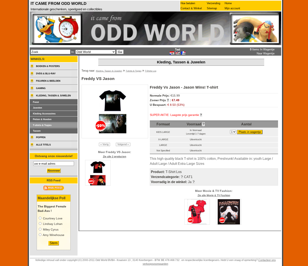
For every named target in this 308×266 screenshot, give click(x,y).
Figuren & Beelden (48, 81)
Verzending (213, 3)
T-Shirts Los (150, 71)
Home (228, 3)
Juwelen (37, 107)
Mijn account (232, 8)
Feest (36, 102)
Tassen (37, 131)
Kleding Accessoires (44, 113)
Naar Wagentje (265, 53)
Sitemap (212, 8)
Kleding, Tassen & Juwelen (109, 71)
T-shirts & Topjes (133, 71)
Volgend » (123, 144)
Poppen (40, 137)
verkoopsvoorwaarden (155, 263)
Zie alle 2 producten (114, 156)
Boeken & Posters (48, 66)
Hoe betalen (188, 3)
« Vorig (104, 144)
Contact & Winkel (191, 8)
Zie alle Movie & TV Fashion (214, 195)
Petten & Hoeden (42, 119)
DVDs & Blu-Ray (46, 73)
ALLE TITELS (43, 144)
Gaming (41, 88)
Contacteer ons (267, 260)
